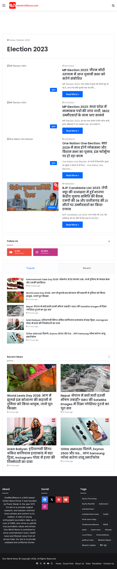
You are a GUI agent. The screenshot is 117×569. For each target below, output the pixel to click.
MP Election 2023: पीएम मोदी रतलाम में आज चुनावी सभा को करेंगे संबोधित (83, 74)
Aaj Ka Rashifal (88, 504)
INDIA (105, 524)
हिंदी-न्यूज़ (103, 545)
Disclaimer (97, 563)
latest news (96, 529)
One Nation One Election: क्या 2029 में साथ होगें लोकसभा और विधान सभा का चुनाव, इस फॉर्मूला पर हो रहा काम (86, 149)
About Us (79, 563)
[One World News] (23, 5)
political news (88, 540)
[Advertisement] (57, 21)
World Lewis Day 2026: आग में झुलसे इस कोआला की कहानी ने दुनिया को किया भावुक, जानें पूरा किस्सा (30, 401)
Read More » (72, 94)
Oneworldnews (102, 535)
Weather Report (104, 540)
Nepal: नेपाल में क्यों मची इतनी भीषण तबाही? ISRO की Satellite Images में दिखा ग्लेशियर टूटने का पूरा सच (85, 401)
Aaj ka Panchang (89, 498)
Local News (87, 535)
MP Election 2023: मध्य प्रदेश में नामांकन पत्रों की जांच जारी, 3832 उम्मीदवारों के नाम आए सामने (85, 111)
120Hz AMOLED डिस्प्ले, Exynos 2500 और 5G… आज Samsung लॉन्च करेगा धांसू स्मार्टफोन (83, 453)
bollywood (103, 504)
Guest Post (68, 563)
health (105, 514)
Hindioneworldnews (90, 524)
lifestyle (108, 529)
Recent (87, 268)
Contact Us (108, 563)
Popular (31, 268)
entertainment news (90, 514)
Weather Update (89, 545)
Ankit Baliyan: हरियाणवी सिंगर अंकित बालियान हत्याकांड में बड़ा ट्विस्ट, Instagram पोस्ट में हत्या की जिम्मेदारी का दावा (31, 455)
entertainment (88, 509)
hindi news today (89, 519)
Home (12, 40)
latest (84, 529)
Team (88, 563)
